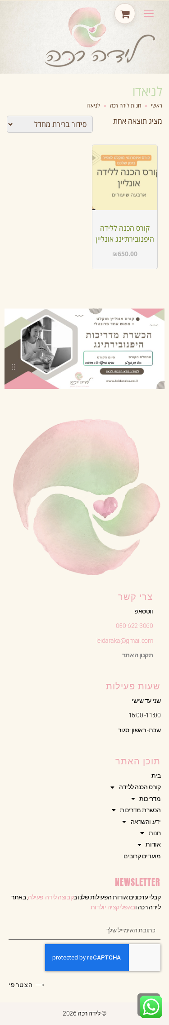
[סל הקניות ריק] (124, 13)
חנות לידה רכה (125, 105)
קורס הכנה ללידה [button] (139, 787)
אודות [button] (153, 844)
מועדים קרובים (141, 856)
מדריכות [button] (149, 798)
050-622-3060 (134, 625)
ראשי (156, 105)
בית (156, 775)
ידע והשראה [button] (146, 821)
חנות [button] (154, 833)
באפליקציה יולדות (113, 907)
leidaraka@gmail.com (124, 640)
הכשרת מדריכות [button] (140, 810)
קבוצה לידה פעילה (50, 897)
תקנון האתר (137, 655)
